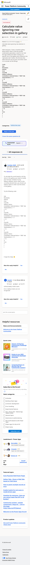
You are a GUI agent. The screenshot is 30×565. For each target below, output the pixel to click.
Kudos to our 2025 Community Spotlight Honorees (19, 356)
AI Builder (8, 398)
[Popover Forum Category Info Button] (5, 391)
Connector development (12, 403)
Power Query (9, 427)
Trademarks (5, 554)
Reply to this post (9, 131)
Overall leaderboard (23, 461)
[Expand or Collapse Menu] (2, 6)
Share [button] (19, 37)
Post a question (15, 9)
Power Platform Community (15, 6)
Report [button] (25, 37)
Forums (17, 13)
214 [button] (19, 449)
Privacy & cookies (6, 549)
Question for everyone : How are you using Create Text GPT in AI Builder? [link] (14, 497)
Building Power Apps (15, 125)
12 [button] (21, 41)
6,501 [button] (18, 165)
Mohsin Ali (14, 456)
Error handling (10, 406)
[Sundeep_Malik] (5, 165)
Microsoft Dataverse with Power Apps (14, 421)
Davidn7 (18, 41)
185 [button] (19, 455)
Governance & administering (14, 418)
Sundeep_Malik (11, 165)
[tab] (14, 152)
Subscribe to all (15, 431)
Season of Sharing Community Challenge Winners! (19, 345)
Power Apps (23, 13)
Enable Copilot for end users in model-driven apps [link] (13, 491)
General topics (10, 415)
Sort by (4, 157)
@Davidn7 (9, 171)
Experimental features (12, 409)
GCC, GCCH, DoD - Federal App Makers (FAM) (14, 412)
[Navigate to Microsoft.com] (5, 2)
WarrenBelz (14, 443)
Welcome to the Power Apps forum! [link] (15, 512)
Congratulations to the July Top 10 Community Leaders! (18, 366)
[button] (28, 6)
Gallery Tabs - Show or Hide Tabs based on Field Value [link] (14, 480)
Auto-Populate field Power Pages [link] (14, 476)
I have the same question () (11, 136)
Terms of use (5, 552)
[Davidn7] (5, 280)
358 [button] (20, 443)
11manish (14, 449)
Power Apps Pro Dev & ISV (13, 424)
